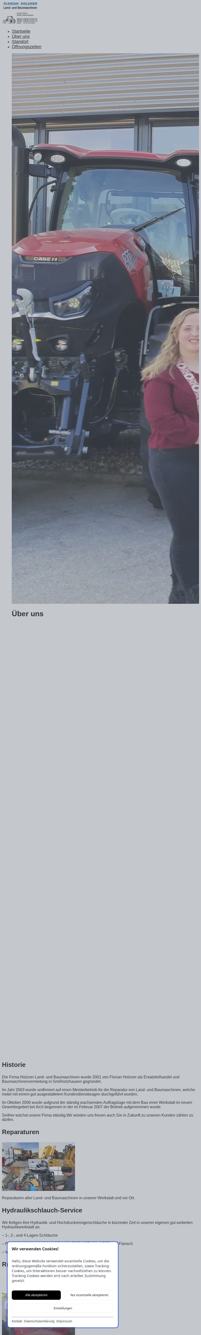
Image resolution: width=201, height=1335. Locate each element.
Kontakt (17, 1321)
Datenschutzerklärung (39, 1321)
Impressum (64, 1321)
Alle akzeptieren (36, 1295)
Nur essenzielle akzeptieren (89, 1295)
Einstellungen (63, 1308)
